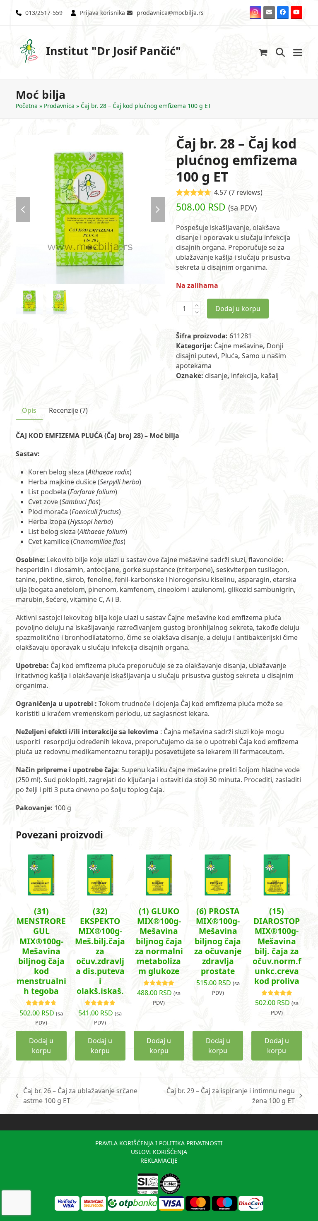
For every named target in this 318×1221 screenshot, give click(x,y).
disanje (216, 375)
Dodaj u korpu (237, 308)
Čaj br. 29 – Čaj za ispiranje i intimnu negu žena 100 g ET (227, 1096)
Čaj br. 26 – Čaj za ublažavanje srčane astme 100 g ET (76, 1096)
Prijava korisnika (102, 13)
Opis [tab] (29, 410)
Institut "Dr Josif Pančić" (113, 50)
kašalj (270, 375)
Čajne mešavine (238, 345)
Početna (27, 106)
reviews (245, 192)
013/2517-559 (44, 13)
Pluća (229, 355)
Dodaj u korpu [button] (41, 1045)
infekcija (244, 375)
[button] (263, 52)
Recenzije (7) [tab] (68, 410)
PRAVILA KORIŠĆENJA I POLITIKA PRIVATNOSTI (159, 1143)
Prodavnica (59, 106)
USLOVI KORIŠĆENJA (159, 1152)
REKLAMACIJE (159, 1160)
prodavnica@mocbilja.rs (170, 13)
